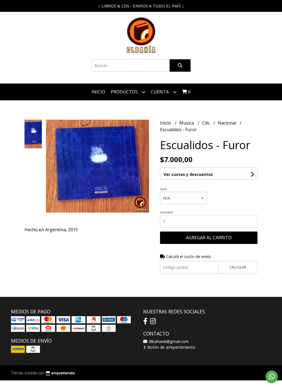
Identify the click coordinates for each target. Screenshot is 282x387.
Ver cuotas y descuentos (188, 174)
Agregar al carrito (209, 238)
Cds (206, 123)
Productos (125, 92)
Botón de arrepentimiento (170, 347)
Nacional (227, 123)
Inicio (98, 92)
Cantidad (166, 212)
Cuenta (160, 92)
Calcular (237, 267)
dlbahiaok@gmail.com (168, 341)
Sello (163, 189)
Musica (187, 123)
